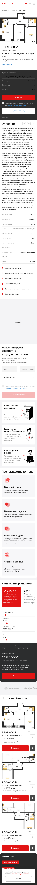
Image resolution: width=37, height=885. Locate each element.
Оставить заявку (18, 676)
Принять (19, 879)
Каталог (12, 10)
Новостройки (22, 10)
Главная (4, 10)
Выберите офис (9, 377)
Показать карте (7, 64)
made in (9, 868)
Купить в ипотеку (18, 111)
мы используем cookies (20, 874)
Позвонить (18, 98)
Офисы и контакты (10, 862)
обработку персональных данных (17, 105)
